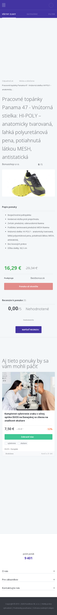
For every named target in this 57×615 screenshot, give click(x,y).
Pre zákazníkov (10, 579)
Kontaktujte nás (11, 587)
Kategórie (32, 14)
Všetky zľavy (9, 14)
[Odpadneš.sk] (28, 5)
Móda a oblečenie (26, 81)
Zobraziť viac (27, 437)
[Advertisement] (28, 47)
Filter (51, 14)
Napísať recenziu (30, 329)
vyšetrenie (12, 443)
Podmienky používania (22, 608)
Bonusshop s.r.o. (10, 164)
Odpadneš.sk (7, 81)
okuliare (23, 443)
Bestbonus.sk (38, 278)
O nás (5, 571)
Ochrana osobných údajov (43, 608)
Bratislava (9, 453)
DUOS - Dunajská (11, 449)
